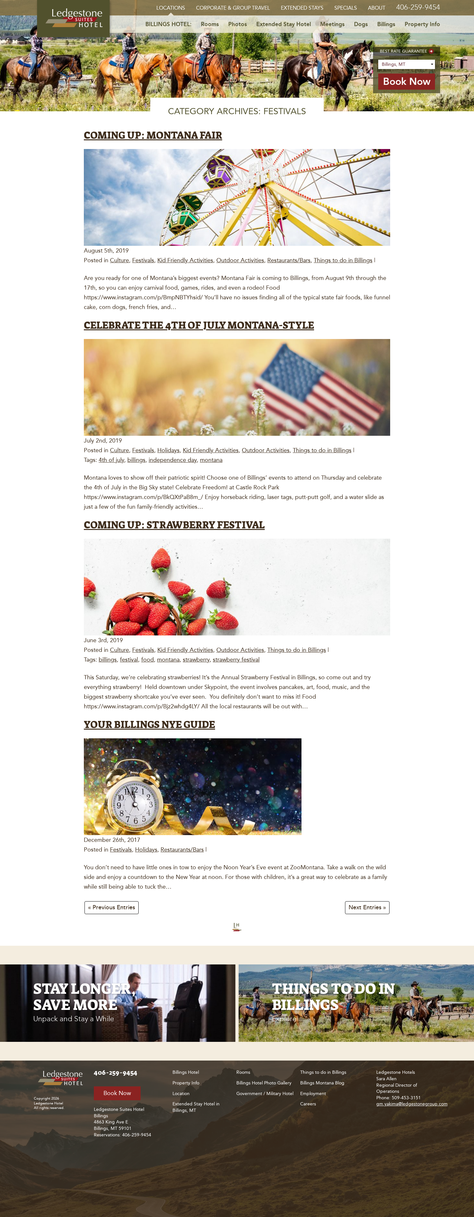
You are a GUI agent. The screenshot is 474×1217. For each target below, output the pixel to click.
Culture (119, 260)
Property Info (422, 24)
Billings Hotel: (168, 24)
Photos (237, 24)
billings (136, 460)
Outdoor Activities (240, 260)
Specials (345, 8)
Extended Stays (302, 8)
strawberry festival (236, 659)
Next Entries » (367, 908)
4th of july (111, 460)
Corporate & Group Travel (233, 8)
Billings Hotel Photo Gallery (263, 1083)
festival (129, 659)
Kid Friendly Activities (185, 260)
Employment (313, 1093)
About (376, 8)
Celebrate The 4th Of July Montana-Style (199, 325)
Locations (170, 8)
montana (211, 460)
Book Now (117, 1093)
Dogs (361, 24)
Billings (386, 24)
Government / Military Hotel (264, 1093)
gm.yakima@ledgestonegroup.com (412, 1104)
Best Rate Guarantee (403, 51)
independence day (173, 460)
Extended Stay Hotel (283, 24)
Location (181, 1093)
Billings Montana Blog (322, 1083)
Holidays (168, 450)
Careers (308, 1104)
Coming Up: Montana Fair (153, 135)
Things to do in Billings (343, 260)
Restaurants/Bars (289, 260)
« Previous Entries (111, 908)
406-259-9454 (418, 7)
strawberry (196, 659)
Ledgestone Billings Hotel (73, 18)
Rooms (210, 24)
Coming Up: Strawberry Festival (174, 525)
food (147, 659)
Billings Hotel (186, 1072)
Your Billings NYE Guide (149, 724)
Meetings (332, 24)
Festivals (143, 260)
